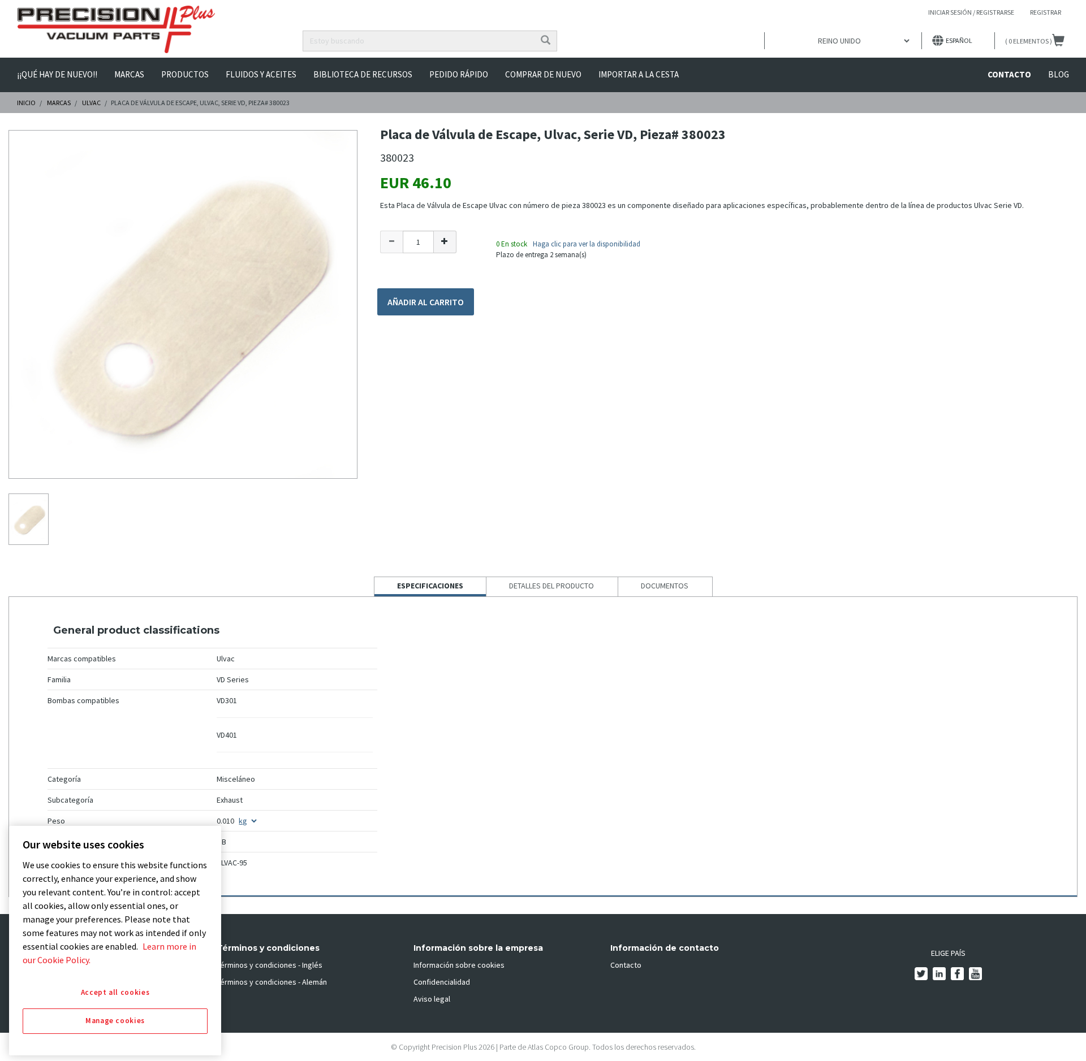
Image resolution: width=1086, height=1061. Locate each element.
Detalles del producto (551, 586)
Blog (1058, 74)
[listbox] (843, 40)
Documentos (664, 586)
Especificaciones (430, 588)
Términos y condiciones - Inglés (269, 965)
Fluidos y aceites (261, 74)
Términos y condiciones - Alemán (272, 982)
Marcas (129, 74)
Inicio (26, 102)
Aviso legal (431, 999)
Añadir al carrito (425, 302)
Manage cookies (115, 1021)
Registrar (1045, 12)
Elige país (948, 953)
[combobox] (419, 41)
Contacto (1009, 74)
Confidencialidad (441, 982)
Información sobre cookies (459, 965)
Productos (185, 74)
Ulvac (91, 102)
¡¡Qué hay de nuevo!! (57, 74)
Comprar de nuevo (543, 74)
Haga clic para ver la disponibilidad (586, 244)
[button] (391, 242)
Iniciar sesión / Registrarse (971, 12)
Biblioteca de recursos (362, 74)
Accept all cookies (115, 992)
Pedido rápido (458, 74)
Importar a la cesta (638, 74)
